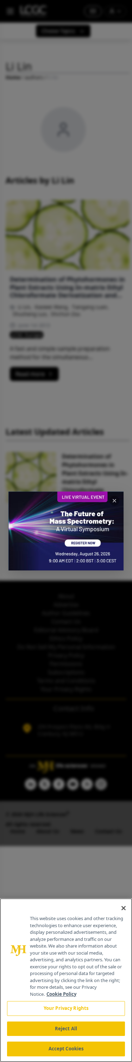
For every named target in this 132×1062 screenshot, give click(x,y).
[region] (66, 980)
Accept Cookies (66, 1048)
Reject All (66, 1028)
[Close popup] (114, 501)
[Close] (123, 908)
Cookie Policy (61, 994)
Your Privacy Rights (66, 1008)
